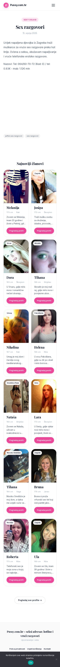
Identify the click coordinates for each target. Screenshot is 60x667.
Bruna (39, 487)
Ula (36, 557)
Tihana (39, 277)
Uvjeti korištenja (34, 649)
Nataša (11, 417)
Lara (37, 417)
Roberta (12, 557)
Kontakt (47, 649)
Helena (39, 347)
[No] (56, 659)
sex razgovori (32, 136)
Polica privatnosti (17, 649)
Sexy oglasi (30, 20)
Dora (10, 277)
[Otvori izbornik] (53, 5)
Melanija (13, 208)
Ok (30, 662)
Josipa (38, 208)
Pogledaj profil (16, 231)
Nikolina (13, 347)
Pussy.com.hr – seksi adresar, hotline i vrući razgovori (30, 634)
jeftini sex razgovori (13, 136)
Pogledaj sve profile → (30, 600)
